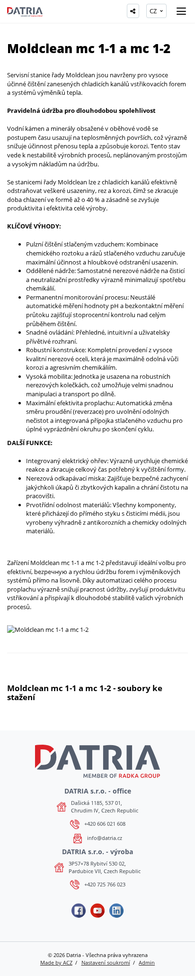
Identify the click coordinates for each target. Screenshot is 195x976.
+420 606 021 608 (104, 823)
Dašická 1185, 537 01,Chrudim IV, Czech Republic (104, 806)
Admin (147, 962)
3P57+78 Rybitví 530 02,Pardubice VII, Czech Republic (105, 867)
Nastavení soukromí (105, 962)
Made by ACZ (56, 962)
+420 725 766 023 (104, 884)
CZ (153, 11)
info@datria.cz (104, 837)
